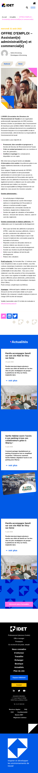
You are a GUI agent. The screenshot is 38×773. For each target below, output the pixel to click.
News (20, 64)
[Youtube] (24, 691)
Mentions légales (14, 709)
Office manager (19, 638)
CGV (12, 712)
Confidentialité (22, 712)
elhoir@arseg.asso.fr (8, 303)
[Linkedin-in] (14, 691)
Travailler (19, 656)
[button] (27, 7)
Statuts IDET (19, 715)
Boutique (19, 664)
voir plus (12, 380)
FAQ (25, 709)
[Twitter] (19, 691)
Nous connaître (19, 649)
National (7, 64)
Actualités (13, 17)
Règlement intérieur (20, 717)
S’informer (19, 653)
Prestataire (19, 641)
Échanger (19, 660)
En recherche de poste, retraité (19, 644)
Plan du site (19, 671)
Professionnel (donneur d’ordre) (19, 635)
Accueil (4, 17)
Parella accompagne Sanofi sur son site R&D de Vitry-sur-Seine (18, 355)
